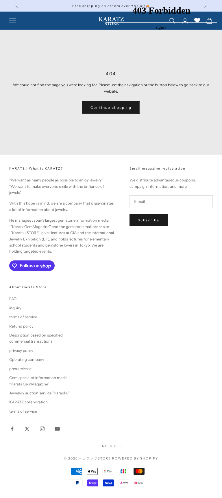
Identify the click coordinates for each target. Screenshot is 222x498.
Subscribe (148, 220)
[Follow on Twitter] (27, 429)
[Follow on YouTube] (57, 429)
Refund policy (21, 326)
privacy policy (21, 350)
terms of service (23, 317)
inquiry (15, 308)
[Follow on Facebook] (12, 429)
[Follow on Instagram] (42, 429)
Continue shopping (111, 107)
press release (20, 368)
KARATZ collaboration (28, 402)
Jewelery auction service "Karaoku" (39, 393)
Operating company (26, 359)
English (108, 446)
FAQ (12, 298)
